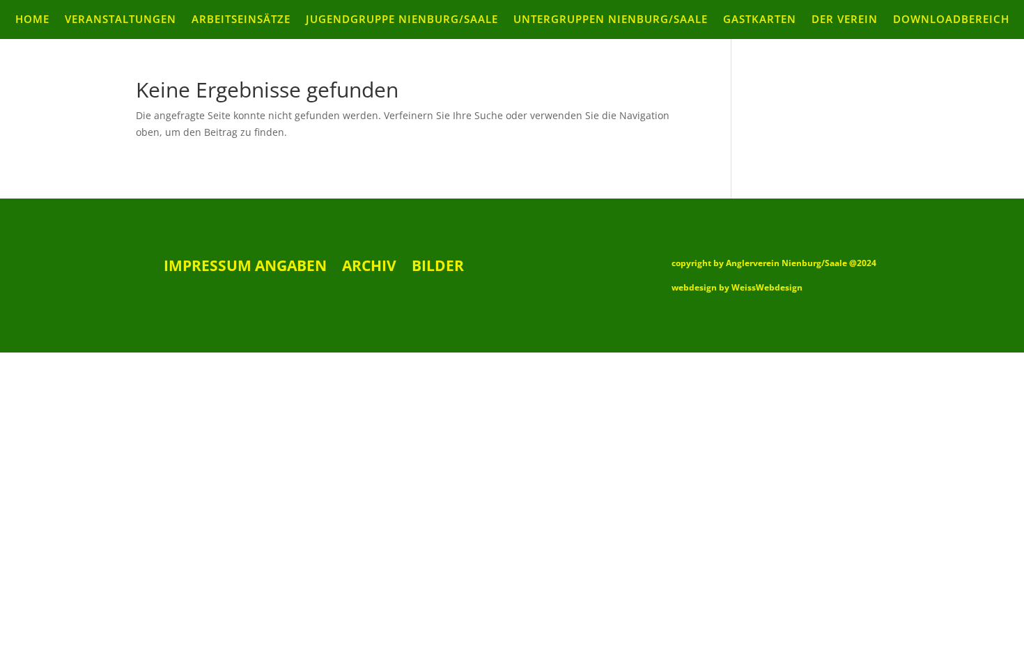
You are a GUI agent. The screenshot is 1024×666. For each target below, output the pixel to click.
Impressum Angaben (245, 268)
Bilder (438, 268)
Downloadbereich (951, 20)
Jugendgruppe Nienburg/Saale (402, 20)
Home (32, 20)
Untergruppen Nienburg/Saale (610, 20)
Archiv (369, 268)
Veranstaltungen (120, 20)
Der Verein (845, 20)
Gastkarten (759, 20)
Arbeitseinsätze (241, 20)
